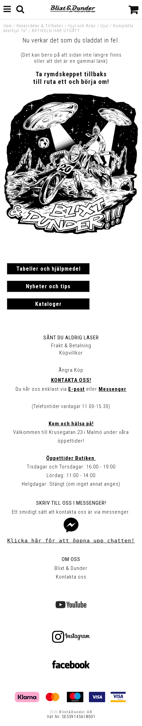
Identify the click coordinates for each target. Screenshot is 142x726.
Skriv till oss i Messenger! (71, 503)
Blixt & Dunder (71, 568)
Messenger (112, 389)
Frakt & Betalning (71, 345)
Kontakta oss (71, 577)
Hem (7, 25)
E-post (76, 389)
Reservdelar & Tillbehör (40, 25)
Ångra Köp (71, 370)
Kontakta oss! (71, 380)
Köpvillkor (71, 353)
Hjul (104, 25)
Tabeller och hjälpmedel (48, 268)
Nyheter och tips (48, 286)
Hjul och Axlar (82, 25)
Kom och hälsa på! (71, 423)
